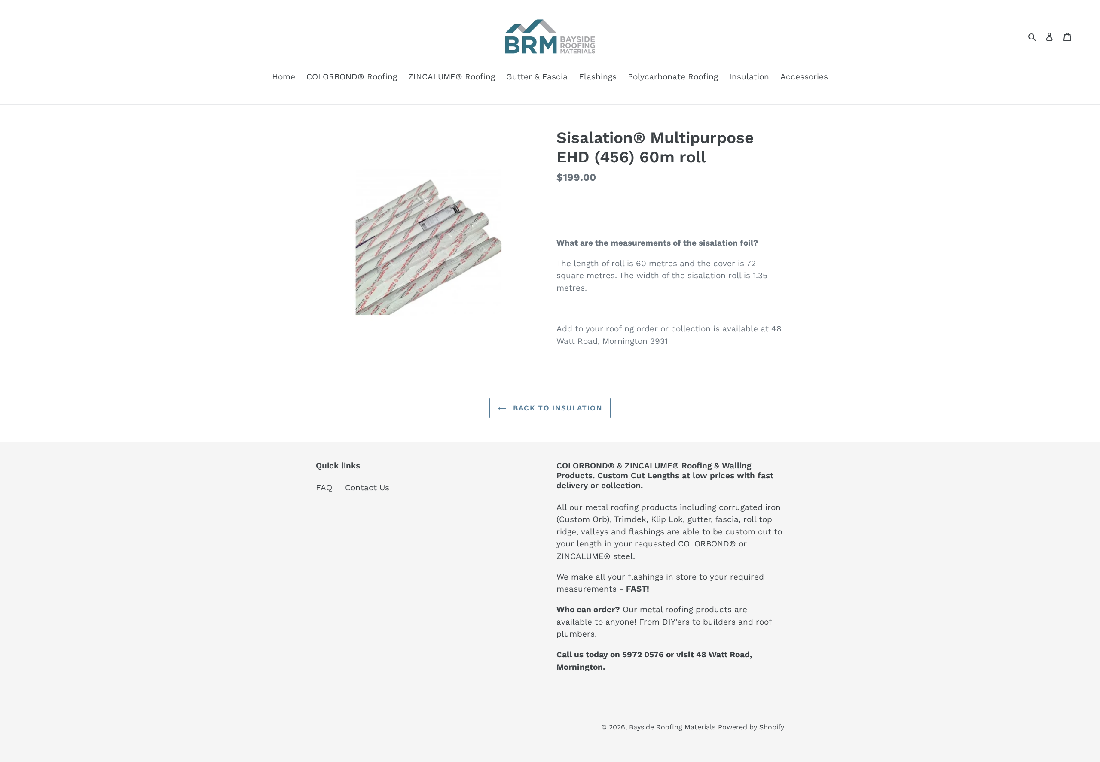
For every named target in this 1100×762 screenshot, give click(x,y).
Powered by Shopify (751, 727)
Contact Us (367, 487)
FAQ (324, 487)
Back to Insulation (556, 408)
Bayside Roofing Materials (672, 727)
